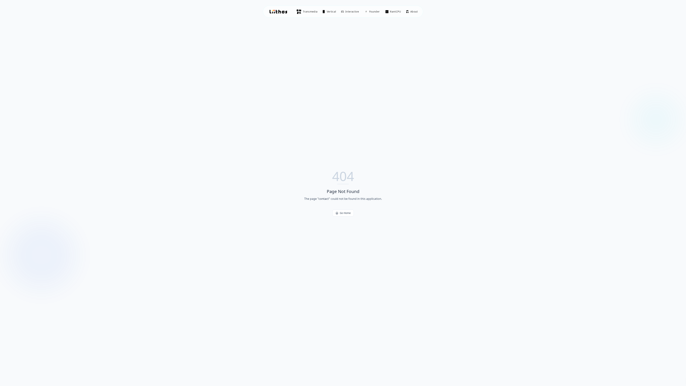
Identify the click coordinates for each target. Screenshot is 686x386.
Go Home (345, 213)
